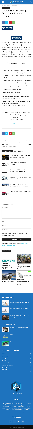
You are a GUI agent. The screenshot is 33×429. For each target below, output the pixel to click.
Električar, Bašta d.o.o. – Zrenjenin (25, 143)
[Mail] (14, 421)
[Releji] (5, 336)
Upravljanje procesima (6, 279)
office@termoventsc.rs (16, 124)
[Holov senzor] (5, 343)
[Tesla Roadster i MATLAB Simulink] (9, 275)
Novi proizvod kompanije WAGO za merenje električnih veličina (24, 283)
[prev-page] (2, 199)
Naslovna (4, 5)
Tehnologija (14, 5)
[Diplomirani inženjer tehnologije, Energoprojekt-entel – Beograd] (5, 184)
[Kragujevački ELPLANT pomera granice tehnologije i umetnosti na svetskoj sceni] (5, 317)
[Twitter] (6, 22)
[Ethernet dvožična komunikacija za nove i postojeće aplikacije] (9, 259)
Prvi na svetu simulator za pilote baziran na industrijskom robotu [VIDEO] (9, 144)
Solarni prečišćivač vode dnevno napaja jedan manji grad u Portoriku (23, 266)
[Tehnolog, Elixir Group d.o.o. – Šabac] (5, 193)
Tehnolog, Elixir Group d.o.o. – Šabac (20, 191)
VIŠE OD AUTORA (18, 151)
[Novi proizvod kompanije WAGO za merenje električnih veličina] (24, 275)
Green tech (20, 262)
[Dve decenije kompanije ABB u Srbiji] (5, 310)
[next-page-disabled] (5, 199)
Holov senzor (13, 341)
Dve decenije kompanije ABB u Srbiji (19, 308)
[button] (2, 2)
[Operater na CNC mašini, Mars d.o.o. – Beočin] (5, 164)
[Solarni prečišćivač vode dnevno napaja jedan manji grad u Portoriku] (24, 258)
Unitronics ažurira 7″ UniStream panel (19, 327)
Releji (11, 334)
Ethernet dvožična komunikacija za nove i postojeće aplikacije (7, 267)
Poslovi (8, 5)
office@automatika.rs (21, 413)
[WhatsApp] (13, 22)
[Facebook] (3, 22)
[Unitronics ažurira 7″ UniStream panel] (5, 329)
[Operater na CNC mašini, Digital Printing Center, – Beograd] (5, 171)
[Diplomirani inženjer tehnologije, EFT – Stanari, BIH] (5, 178)
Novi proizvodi (5, 263)
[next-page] (5, 288)
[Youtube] (22, 421)
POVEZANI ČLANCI (7, 151)
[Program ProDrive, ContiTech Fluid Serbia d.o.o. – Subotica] (5, 157)
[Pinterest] (10, 22)
